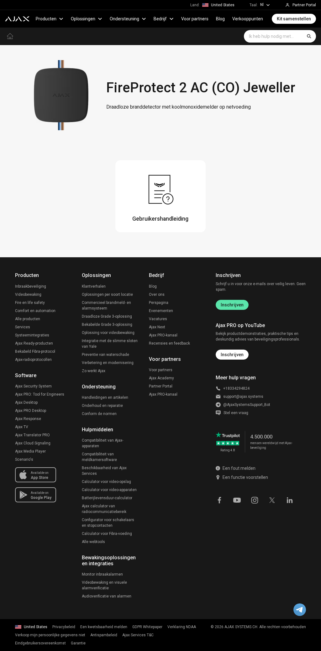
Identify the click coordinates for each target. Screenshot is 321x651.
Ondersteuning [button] (124, 18)
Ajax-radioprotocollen (33, 359)
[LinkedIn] (289, 499)
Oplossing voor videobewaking (108, 333)
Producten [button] (46, 18)
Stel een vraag (236, 413)
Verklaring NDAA (181, 627)
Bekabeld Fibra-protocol (35, 351)
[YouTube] (237, 499)
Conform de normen (99, 414)
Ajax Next (157, 327)
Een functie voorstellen (245, 477)
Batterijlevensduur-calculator (107, 498)
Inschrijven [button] (232, 354)
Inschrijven (232, 304)
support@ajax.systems (243, 396)
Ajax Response (28, 419)
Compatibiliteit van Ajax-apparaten (102, 443)
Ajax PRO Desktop (30, 410)
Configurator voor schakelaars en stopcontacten (108, 523)
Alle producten (27, 319)
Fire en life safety (30, 302)
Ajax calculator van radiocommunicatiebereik (104, 509)
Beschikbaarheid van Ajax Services (104, 471)
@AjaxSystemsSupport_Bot (246, 404)
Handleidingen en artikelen (105, 397)
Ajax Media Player (30, 451)
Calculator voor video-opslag (106, 481)
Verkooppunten (247, 18)
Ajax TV (21, 427)
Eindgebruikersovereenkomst (40, 643)
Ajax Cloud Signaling (32, 443)
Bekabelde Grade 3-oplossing (107, 324)
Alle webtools (93, 542)
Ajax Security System (33, 386)
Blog (220, 18)
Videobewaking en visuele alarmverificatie (104, 585)
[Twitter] (272, 499)
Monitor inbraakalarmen (102, 574)
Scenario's (24, 459)
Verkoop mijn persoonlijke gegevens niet (50, 635)
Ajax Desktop (26, 402)
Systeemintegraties (32, 335)
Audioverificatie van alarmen (106, 596)
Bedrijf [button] (160, 18)
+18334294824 (236, 388)
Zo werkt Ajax (93, 371)
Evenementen (161, 311)
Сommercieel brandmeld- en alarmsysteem (106, 305)
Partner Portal (160, 386)
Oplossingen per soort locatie (107, 294)
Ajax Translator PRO (32, 435)
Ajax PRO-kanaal (163, 335)
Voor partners (194, 18)
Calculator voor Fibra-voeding (107, 533)
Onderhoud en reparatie (102, 405)
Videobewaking (28, 294)
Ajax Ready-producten (34, 343)
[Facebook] (219, 499)
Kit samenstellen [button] (294, 18)
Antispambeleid (103, 635)
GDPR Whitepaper (147, 627)
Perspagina (158, 302)
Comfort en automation (35, 311)
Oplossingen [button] (83, 18)
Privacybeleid (63, 627)
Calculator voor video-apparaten (109, 490)
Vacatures (158, 319)
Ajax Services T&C (138, 635)
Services (22, 327)
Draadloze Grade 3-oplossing (107, 316)
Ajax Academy (161, 378)
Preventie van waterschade (105, 354)
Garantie (78, 643)
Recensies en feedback (169, 343)
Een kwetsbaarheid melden (103, 627)
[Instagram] (254, 499)
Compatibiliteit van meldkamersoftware (99, 457)
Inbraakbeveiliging (30, 286)
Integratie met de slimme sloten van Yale (110, 344)
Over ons (157, 294)
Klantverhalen (94, 286)
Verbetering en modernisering (108, 363)
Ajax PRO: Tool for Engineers (39, 394)
